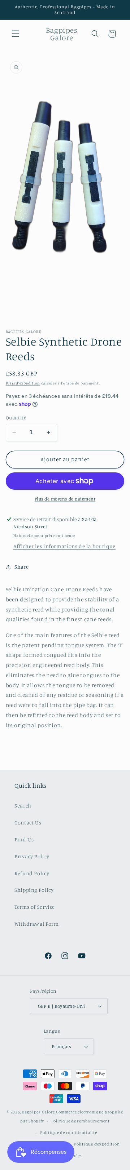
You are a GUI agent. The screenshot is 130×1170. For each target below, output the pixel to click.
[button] (15, 34)
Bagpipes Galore (38, 1112)
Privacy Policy (31, 856)
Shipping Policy (33, 890)
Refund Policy (31, 873)
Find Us (24, 839)
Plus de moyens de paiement (65, 499)
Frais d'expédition (23, 383)
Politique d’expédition (97, 1144)
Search (22, 805)
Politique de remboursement (80, 1121)
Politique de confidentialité (68, 1132)
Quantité (16, 418)
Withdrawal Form (36, 924)
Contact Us (27, 822)
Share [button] (21, 567)
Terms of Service (34, 907)
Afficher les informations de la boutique (64, 546)
